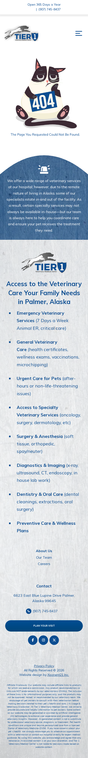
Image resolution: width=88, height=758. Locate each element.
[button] (78, 33)
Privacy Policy (44, 666)
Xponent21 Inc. (58, 675)
